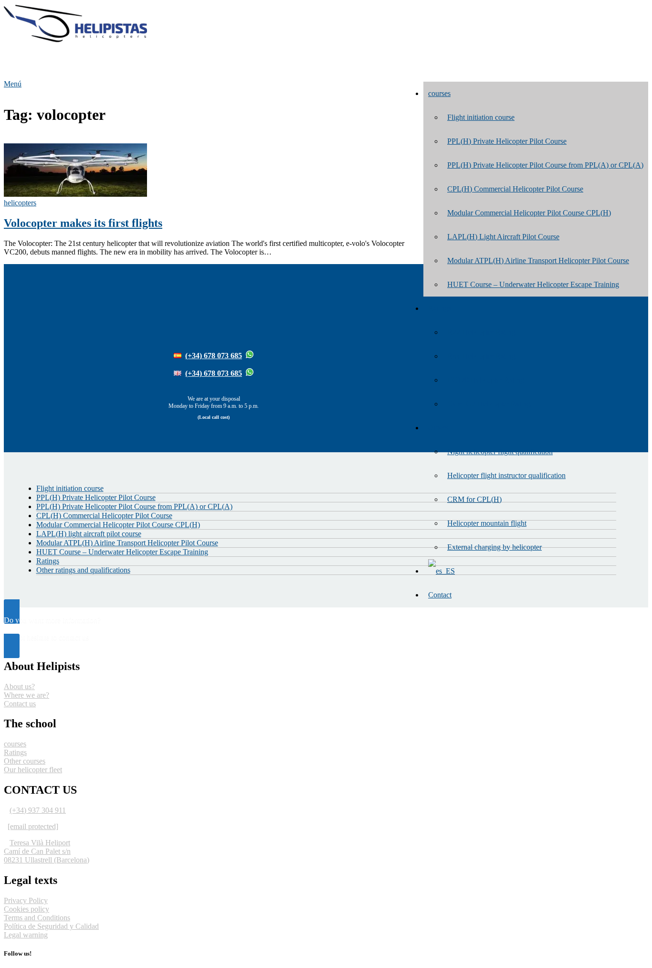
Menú (12, 84)
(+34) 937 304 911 (38, 810)
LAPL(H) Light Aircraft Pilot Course (503, 237)
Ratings (439, 308)
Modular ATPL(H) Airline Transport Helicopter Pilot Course (538, 260)
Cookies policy (26, 909)
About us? (19, 686)
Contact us (20, 704)
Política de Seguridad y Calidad (51, 926)
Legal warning (26, 935)
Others (438, 428)
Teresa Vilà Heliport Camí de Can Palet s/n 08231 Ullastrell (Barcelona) (46, 851)
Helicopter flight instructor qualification (506, 475)
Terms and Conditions (37, 918)
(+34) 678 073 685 (213, 355)
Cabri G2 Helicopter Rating (489, 404)
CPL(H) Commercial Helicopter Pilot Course (515, 189)
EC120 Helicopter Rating (485, 380)
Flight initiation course (481, 117)
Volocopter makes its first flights (83, 223)
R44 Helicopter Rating (481, 356)
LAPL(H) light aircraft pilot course (88, 534)
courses (439, 93)
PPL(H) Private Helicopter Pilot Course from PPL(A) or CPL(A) (545, 165)
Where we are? (26, 695)
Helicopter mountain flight (486, 523)
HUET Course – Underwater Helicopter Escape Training (533, 284)
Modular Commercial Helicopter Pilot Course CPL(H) (529, 213)
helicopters (20, 203)
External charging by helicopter (494, 547)
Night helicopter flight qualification (500, 451)
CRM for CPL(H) (474, 499)
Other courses (24, 761)
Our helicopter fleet (33, 770)
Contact (440, 595)
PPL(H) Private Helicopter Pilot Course (507, 141)
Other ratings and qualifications (83, 570)
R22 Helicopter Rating (481, 332)
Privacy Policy (26, 900)
